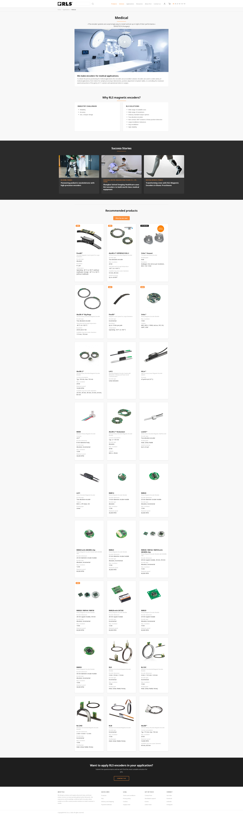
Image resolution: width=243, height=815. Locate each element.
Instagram (169, 804)
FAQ (102, 798)
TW (184, 3)
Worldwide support (150, 798)
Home (59, 9)
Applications (130, 4)
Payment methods (106, 804)
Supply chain (126, 804)
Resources (139, 4)
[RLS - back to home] (65, 4)
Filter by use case (121, 218)
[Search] (85, 4)
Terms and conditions (129, 795)
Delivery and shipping (107, 801)
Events (147, 801)
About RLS (148, 4)
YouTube (169, 795)
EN (173, 3)
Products (114, 4)
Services (121, 4)
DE (175, 3)
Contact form (148, 795)
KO (179, 3)
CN (182, 3)
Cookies (125, 801)
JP (177, 3)
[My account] (164, 4)
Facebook (169, 798)
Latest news (148, 804)
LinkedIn (169, 801)
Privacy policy (127, 798)
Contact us (157, 4)
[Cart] (169, 4)
